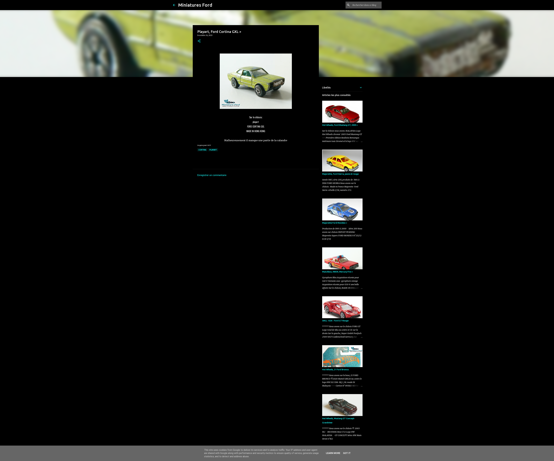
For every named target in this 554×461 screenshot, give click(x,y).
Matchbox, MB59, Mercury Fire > (337, 272)
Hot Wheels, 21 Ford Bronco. (335, 369)
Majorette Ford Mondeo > (334, 223)
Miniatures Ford (195, 5)
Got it (347, 453)
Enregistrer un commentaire (211, 175)
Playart (213, 150)
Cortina (202, 150)
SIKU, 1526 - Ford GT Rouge (335, 320)
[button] (199, 41)
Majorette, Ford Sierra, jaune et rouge (340, 174)
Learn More (333, 453)
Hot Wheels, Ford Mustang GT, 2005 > (340, 125)
